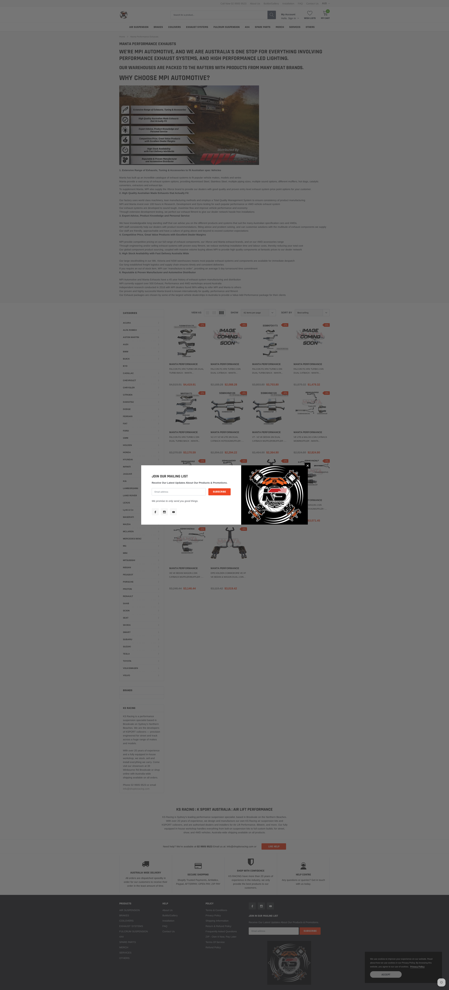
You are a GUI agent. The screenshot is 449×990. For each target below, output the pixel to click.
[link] (155, 511)
